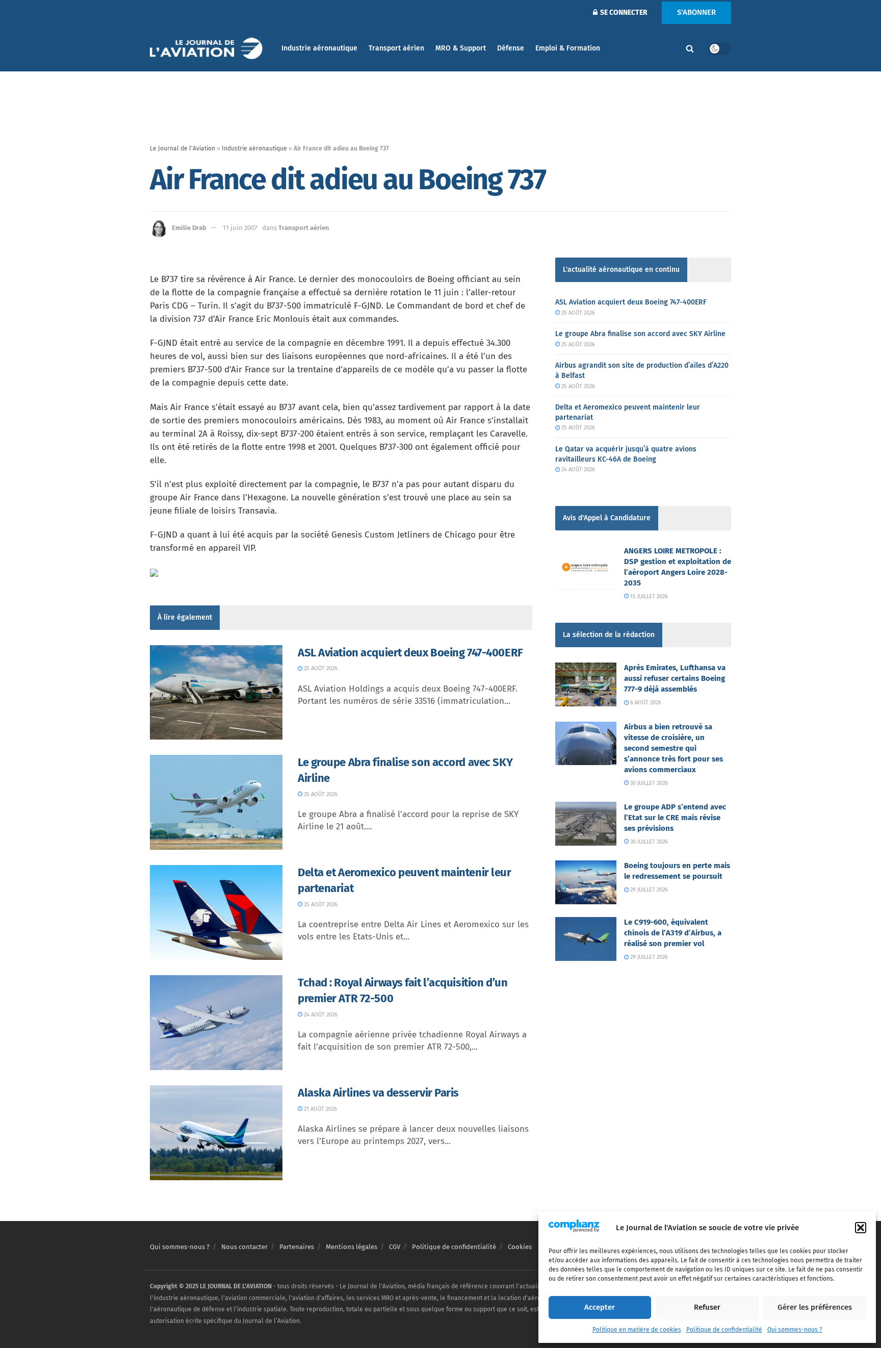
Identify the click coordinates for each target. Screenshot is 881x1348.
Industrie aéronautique (319, 48)
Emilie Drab (189, 228)
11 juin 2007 (240, 228)
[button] (861, 1228)
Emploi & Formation (567, 48)
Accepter (599, 1307)
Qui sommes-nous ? (794, 1329)
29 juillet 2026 (648, 889)
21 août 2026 (319, 1109)
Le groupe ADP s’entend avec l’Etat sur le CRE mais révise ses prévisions (675, 817)
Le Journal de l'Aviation (182, 148)
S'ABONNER (696, 12)
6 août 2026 (645, 702)
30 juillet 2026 (648, 783)
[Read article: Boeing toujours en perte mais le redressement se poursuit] (585, 882)
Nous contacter (244, 1247)
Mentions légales (351, 1247)
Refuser (707, 1307)
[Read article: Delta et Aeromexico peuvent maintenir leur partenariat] (216, 912)
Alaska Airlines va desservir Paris (378, 1093)
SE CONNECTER (623, 12)
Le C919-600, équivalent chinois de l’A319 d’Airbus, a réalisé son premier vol (672, 933)
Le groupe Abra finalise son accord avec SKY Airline (640, 333)
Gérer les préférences (815, 1307)
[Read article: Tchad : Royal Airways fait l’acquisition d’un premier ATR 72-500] (216, 1022)
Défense (510, 48)
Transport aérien (396, 48)
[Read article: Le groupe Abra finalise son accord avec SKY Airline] (216, 802)
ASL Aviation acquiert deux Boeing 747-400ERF (410, 652)
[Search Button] (690, 48)
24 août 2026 (320, 1014)
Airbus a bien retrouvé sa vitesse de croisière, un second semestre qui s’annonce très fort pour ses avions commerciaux (673, 748)
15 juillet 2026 (648, 596)
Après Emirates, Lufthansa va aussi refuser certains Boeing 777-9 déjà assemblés (674, 678)
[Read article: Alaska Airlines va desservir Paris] (216, 1132)
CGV (394, 1247)
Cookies (520, 1247)
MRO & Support (460, 48)
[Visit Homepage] (208, 49)
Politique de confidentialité (724, 1329)
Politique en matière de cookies (636, 1329)
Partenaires (296, 1247)
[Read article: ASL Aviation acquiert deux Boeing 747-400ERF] (216, 692)
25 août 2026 (320, 668)
